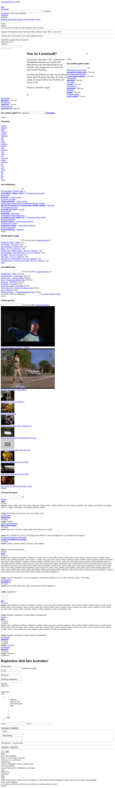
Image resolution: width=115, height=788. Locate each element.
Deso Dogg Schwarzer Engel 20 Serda (14, 462)
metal (3, 154)
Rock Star (4, 282)
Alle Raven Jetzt (7, 288)
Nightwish (5, 104)
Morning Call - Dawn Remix (11, 259)
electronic (4, 136)
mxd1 (3, 554)
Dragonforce (6, 582)
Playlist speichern (22, 40)
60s (2, 172)
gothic (3, 142)
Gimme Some (6, 278)
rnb (2, 164)
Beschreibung (7, 735)
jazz (2, 152)
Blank (3, 249)
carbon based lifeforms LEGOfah (13, 539)
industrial (4, 150)
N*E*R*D (13, 282)
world (3, 170)
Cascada (70, 84)
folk (2, 140)
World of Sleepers (7, 221)
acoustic (4, 126)
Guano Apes (18, 276)
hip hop (3, 146)
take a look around (7, 286)
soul (2, 168)
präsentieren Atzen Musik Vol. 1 (13, 217)
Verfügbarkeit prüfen (29, 668)
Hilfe (2, 7)
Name (3, 724)
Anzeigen (50, 113)
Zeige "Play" (47, 32)
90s (2, 178)
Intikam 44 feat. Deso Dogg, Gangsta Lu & (16, 426)
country (3, 134)
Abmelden (4, 15)
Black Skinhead (6, 247)
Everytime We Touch (9, 209)
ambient (4, 128)
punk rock (4, 158)
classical (4, 132)
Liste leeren (56, 32)
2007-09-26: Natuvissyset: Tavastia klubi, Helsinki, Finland (23, 205)
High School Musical (9, 525)
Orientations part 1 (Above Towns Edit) (15, 261)
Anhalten (21, 758)
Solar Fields (15, 213)
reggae (3, 160)
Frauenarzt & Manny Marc (35, 193)
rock (2, 166)
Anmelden (47, 11)
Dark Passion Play (8, 229)
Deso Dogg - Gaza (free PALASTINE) (15, 474)
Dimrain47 (5, 100)
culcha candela (72, 96)
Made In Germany (7, 292)
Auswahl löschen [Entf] (9, 28)
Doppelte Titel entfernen (9, 32)
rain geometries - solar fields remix (13, 253)
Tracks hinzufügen (42, 240)
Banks (17, 243)
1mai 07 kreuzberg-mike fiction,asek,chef (15, 450)
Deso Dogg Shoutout (8, 414)
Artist (29, 724)
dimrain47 (5, 639)
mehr (16, 236)
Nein (4, 786)
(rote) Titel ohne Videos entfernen (30, 32)
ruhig (3, 501)
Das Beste (4, 197)
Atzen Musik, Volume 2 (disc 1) (13, 193)
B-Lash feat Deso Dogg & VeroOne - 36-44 (16, 486)
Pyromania (5, 284)
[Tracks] (13, 191)
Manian (70, 92)
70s (2, 174)
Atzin (3, 280)
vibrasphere (71, 88)
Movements (5, 213)
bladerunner (5, 517)
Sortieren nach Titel (8, 36)
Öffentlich (6, 743)
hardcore (4, 144)
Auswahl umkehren (25, 28)
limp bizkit (19, 286)
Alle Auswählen (38, 28)
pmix (3, 619)
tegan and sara (6, 108)
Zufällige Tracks (55, 294)
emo (2, 138)
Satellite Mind (6, 274)
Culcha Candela (15, 197)
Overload (4, 255)
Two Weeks (5, 245)
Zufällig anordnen (36, 36)
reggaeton (4, 162)
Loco (3, 290)
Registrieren (5, 13)
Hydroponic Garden (8, 225)
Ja (1, 786)
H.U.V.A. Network (13, 249)
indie (2, 148)
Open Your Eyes (7, 276)
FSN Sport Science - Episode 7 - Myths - (15, 347)
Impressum (5, 9)
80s (2, 176)
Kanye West (18, 247)
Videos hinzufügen (42, 305)
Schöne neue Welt (7, 201)
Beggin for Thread (7, 243)
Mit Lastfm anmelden (18, 13)
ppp (2, 601)
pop (2, 156)
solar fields (71, 80)
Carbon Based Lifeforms (76, 76)
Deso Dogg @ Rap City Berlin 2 (12, 402)
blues (3, 130)
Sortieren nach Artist (22, 36)
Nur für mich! (18, 743)
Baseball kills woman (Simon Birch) (14, 390)
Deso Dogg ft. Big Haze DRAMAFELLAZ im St (18, 438)
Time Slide (5, 257)
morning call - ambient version (11, 251)
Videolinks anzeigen (8, 40)
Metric (14, 274)
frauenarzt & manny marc (77, 72)
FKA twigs (15, 245)
